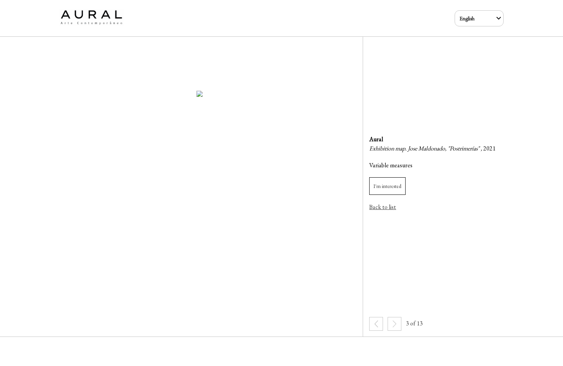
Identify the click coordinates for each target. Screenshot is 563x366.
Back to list (382, 207)
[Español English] (479, 18)
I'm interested (387, 186)
